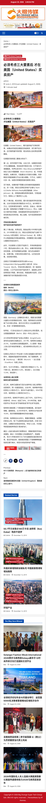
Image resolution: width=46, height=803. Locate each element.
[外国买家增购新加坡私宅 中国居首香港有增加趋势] (23, 552)
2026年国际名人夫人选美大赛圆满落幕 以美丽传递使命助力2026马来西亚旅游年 (22, 779)
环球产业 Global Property (14, 522)
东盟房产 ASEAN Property (14, 595)
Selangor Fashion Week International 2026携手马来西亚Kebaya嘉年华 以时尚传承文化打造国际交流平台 (22, 658)
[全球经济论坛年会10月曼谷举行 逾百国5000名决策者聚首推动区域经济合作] (23, 681)
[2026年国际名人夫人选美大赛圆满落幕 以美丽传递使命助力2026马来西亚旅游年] (23, 760)
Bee (5, 665)
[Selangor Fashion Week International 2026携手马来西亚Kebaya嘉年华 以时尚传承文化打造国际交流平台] (23, 638)
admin (6, 81)
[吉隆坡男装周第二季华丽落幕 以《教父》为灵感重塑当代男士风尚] (23, 721)
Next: (23, 481)
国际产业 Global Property (12, 56)
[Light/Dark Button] (36, 33)
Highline (9, 519)
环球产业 (8, 608)
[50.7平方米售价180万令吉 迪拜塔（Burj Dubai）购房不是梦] (23, 512)
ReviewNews (33, 797)
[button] (3, 33)
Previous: (22, 470)
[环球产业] (23, 591)
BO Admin (7, 535)
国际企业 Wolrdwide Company (14, 59)
